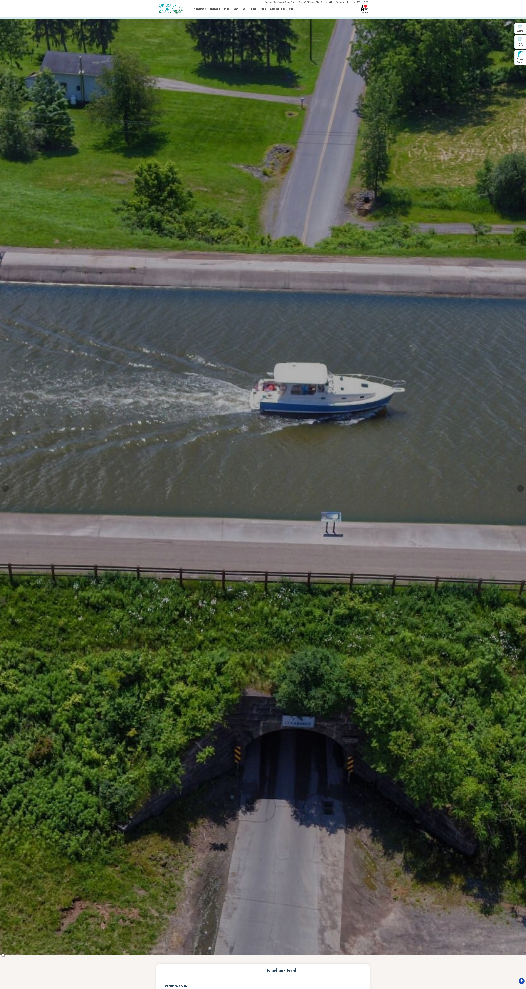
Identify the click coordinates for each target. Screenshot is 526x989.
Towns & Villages (306, 2)
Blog (318, 2)
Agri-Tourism (277, 8)
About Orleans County (287, 2)
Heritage (215, 8)
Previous (5, 488)
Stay (235, 8)
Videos (332, 2)
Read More (173, 499)
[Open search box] (355, 2)
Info (291, 8)
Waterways (199, 8)
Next (520, 488)
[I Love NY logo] (364, 9)
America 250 (270, 2)
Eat (245, 8)
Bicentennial (342, 2)
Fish (263, 8)
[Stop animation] (3, 955)
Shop (254, 8)
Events (324, 2)
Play (226, 8)
